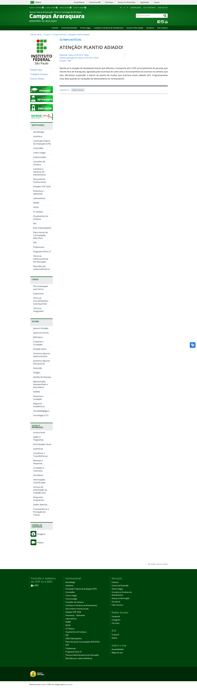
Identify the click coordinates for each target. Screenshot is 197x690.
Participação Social (42, 444)
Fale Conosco (162, 28)
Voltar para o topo (159, 564)
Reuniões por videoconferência (41, 267)
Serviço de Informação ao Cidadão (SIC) (40, 490)
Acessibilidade (135, 7)
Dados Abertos (40, 504)
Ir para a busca (65, 7)
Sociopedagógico (41, 410)
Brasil (38, 2)
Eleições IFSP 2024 (42, 186)
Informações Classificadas (39, 481)
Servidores (38, 475)
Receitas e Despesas (38, 462)
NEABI (36, 202)
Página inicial (36, 35)
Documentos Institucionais (39, 180)
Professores (38, 247)
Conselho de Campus (39, 163)
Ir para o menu (51, 7)
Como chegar (39, 152)
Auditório (37, 136)
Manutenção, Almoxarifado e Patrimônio (40, 384)
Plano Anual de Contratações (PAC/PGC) (40, 235)
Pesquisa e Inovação (38, 397)
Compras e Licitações (38, 343)
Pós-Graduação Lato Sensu (40, 287)
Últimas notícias (59, 35)
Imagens (41, 534)
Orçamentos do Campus (40, 217)
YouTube (115, 623)
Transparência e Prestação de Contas (41, 512)
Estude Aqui (36, 69)
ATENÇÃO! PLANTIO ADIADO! (91, 47)
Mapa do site (163, 7)
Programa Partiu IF (42, 251)
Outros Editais (37, 78)
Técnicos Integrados (38, 309)
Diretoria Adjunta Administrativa (41, 355)
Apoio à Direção (40, 328)
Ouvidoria (150, 28)
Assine (114, 638)
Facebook (116, 616)
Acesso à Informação (134, 28)
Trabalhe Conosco (39, 74)
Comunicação (39, 157)
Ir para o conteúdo (36, 7)
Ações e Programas (38, 438)
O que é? (47, 35)
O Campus (38, 211)
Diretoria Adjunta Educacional (41, 362)
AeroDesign (38, 132)
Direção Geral (39, 349)
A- (127, 7)
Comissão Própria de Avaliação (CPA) (42, 142)
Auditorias (38, 448)
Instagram (116, 620)
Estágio (36, 372)
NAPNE (36, 391)
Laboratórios (39, 198)
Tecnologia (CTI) (40, 415)
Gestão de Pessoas (42, 377)
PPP (35, 242)
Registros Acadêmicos (39, 405)
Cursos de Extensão (69, 28)
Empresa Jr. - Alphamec (39, 192)
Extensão (37, 368)
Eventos (55, 28)
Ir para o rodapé (79, 7)
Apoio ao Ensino (41, 332)
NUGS (36, 207)
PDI (34, 223)
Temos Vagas (85, 28)
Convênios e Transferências (40, 454)
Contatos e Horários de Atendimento (108, 28)
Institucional (39, 432)
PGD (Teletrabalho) (42, 228)
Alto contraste (149, 7)
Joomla (69, 684)
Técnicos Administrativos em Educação (40, 259)
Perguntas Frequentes (38, 498)
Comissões (38, 148)
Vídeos (40, 542)
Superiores (38, 293)
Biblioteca (38, 337)
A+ (121, 7)
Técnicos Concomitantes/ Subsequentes (40, 301)
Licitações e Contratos (38, 469)
